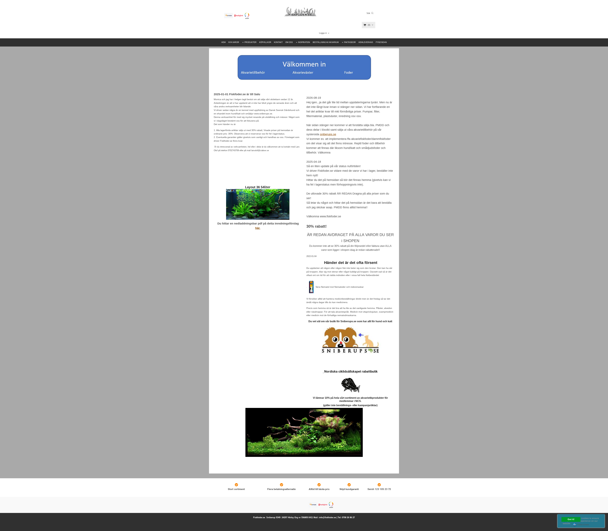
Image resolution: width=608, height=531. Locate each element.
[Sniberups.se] (350, 341)
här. (257, 228)
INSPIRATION (304, 42)
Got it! (571, 519)
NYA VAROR (233, 42)
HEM (223, 42)
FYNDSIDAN (381, 42)
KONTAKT (278, 42)
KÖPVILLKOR (265, 42)
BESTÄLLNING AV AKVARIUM (326, 42)
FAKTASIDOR (350, 42)
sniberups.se (328, 134)
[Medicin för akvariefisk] (311, 286)
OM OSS (289, 42)
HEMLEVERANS (365, 42)
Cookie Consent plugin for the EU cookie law (581, 524)
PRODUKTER (250, 42)
